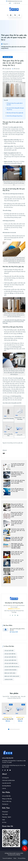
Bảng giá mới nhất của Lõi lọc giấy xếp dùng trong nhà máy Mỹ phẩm (17, 506)
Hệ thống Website (6, 785)
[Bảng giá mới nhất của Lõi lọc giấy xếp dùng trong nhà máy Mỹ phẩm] (6, 507)
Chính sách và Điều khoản (8, 780)
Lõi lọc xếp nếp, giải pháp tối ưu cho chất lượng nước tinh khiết (18, 482)
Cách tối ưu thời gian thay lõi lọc (14, 116)
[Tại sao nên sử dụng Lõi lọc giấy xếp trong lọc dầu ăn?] (6, 579)
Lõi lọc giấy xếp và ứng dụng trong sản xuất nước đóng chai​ (17, 561)
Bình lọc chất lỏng (10, 673)
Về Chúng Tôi (5, 777)
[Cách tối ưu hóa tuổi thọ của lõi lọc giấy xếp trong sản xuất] (6, 532)
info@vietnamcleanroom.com (15, 1)
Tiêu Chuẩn (5, 814)
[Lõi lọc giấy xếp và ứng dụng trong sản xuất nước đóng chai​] (6, 562)
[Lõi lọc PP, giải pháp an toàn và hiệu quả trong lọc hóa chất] (6, 491)
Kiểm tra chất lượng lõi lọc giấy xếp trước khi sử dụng (17, 570)
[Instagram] (17, 3)
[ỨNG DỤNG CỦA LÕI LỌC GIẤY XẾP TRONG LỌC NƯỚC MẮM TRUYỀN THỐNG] (6, 545)
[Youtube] (17, 615)
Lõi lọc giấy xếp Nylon (11, 663)
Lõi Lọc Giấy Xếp (8, 57)
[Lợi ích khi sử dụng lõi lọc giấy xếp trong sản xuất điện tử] (6, 466)
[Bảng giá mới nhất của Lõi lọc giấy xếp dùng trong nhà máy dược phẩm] (6, 523)
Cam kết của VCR (6, 783)
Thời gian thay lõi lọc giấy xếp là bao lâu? (14, 104)
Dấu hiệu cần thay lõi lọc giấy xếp (15, 112)
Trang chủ (5, 44)
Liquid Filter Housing (8, 418)
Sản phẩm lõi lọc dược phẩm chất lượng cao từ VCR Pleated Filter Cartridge (14, 321)
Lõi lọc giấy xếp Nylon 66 (12, 666)
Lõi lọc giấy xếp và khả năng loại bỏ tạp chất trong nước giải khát (17, 539)
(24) (11, 717)
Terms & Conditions (7, 858)
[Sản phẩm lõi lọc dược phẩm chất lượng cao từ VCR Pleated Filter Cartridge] (6, 475)
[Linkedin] (15, 615)
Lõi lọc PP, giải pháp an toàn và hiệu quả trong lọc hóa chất (17, 490)
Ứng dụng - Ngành (6, 817)
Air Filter (4, 822)
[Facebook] (14, 3)
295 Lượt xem (17, 68)
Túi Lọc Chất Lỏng (6, 801)
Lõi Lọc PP (19, 435)
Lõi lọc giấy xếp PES (10, 653)
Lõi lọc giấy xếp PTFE (10, 657)
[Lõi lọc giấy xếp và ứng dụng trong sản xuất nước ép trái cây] (6, 554)
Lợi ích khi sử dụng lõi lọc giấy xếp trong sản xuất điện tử (17, 465)
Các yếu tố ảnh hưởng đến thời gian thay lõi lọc (15, 108)
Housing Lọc (5, 804)
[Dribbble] (19, 3)
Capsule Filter (8, 679)
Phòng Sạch (5, 811)
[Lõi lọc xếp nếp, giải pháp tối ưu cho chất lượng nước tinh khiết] (6, 483)
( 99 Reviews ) (17, 608)
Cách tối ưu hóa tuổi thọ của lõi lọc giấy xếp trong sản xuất (18, 531)
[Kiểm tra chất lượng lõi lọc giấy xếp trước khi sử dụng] (6, 571)
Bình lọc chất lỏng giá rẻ (12, 676)
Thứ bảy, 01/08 (14, 631)
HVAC (3, 819)
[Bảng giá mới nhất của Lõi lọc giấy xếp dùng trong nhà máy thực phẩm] (6, 515)
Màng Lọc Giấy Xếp (7, 798)
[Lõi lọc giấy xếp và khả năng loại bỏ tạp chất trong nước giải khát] (6, 539)
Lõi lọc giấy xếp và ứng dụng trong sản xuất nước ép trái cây (17, 553)
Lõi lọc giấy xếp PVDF (10, 660)
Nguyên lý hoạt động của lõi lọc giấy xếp (12, 443)
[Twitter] (15, 3)
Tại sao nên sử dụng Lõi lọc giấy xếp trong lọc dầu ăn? (17, 578)
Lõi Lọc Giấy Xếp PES (7, 719)
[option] (8, 713)
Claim (14, 858)
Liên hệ (4, 788)
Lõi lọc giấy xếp (7, 68)
